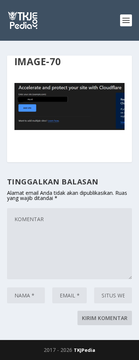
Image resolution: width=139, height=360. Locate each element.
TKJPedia (84, 350)
